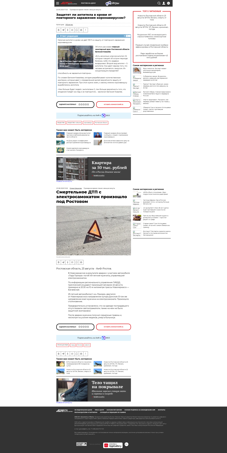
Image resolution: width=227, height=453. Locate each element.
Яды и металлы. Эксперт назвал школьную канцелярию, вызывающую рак (154, 70)
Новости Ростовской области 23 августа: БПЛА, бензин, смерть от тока (151, 18)
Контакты (161, 410)
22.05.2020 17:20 (62, 10)
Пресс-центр (99, 410)
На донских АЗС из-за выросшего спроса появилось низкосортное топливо (151, 37)
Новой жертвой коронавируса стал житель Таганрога (77, 149)
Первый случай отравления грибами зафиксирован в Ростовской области (151, 46)
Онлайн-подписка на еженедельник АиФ (139, 410)
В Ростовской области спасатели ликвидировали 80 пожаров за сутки (78, 364)
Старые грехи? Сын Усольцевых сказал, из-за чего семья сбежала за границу (156, 225)
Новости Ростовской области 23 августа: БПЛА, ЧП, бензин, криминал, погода (151, 27)
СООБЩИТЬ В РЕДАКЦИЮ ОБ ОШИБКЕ (113, 412)
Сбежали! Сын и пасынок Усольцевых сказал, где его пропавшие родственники (157, 109)
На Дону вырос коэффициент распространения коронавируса (78, 141)
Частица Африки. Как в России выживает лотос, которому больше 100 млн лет (156, 202)
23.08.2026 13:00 (62, 188)
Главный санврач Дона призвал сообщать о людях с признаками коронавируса (116, 135)
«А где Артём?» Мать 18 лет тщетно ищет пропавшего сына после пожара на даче (156, 210)
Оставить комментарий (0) (113, 104)
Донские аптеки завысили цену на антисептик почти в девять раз (116, 141)
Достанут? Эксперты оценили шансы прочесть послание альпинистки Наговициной (156, 233)
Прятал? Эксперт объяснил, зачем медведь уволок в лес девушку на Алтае (155, 86)
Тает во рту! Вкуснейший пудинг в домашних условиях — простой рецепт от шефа (155, 217)
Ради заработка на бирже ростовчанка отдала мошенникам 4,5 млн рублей (152, 56)
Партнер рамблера (94, 444)
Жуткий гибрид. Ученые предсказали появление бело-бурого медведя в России (157, 94)
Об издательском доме (83, 410)
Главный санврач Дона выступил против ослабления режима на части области (78, 135)
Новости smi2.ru (64, 181)
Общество (69, 25)
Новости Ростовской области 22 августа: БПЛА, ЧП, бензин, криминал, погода (116, 371)
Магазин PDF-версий (114, 410)
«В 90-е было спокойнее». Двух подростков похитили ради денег (155, 193)
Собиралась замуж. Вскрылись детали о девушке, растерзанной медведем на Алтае (155, 78)
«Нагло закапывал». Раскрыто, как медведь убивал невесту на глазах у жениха (156, 101)
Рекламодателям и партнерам (85, 412)
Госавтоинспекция (63, 257)
